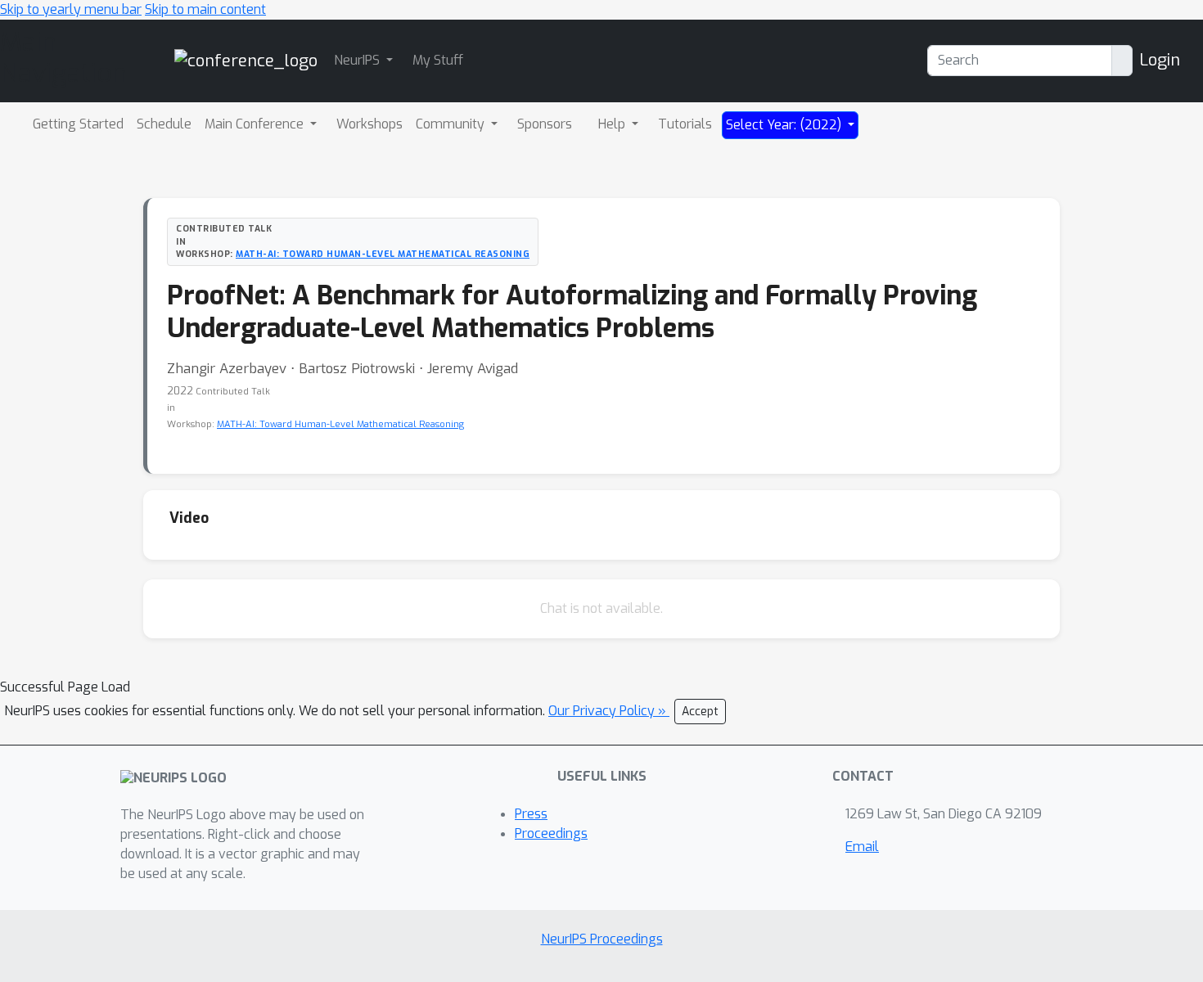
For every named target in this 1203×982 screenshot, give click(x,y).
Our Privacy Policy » (608, 710)
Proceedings (551, 833)
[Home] (246, 60)
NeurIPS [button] (358, 60)
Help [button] (613, 124)
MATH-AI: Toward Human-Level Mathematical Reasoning (382, 253)
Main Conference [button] (256, 124)
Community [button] (452, 124)
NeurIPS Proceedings (602, 939)
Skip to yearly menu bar (71, 9)
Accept (700, 711)
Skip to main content (205, 9)
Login (1159, 60)
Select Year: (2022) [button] (785, 124)
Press (531, 813)
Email (862, 846)
